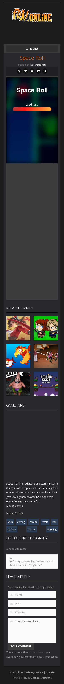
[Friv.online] (32, 14)
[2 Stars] (21, 65)
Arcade (34, 522)
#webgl (21, 522)
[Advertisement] (35, 32)
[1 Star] (19, 65)
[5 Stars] (28, 65)
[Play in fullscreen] (32, 71)
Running (52, 529)
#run (10, 522)
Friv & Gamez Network (37, 677)
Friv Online (16, 672)
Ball (54, 522)
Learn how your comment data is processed (31, 656)
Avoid (45, 522)
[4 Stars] (26, 65)
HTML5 (11, 529)
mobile (32, 529)
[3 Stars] (23, 65)
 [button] (38, 71)
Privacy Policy (34, 672)
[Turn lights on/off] (19, 71)
